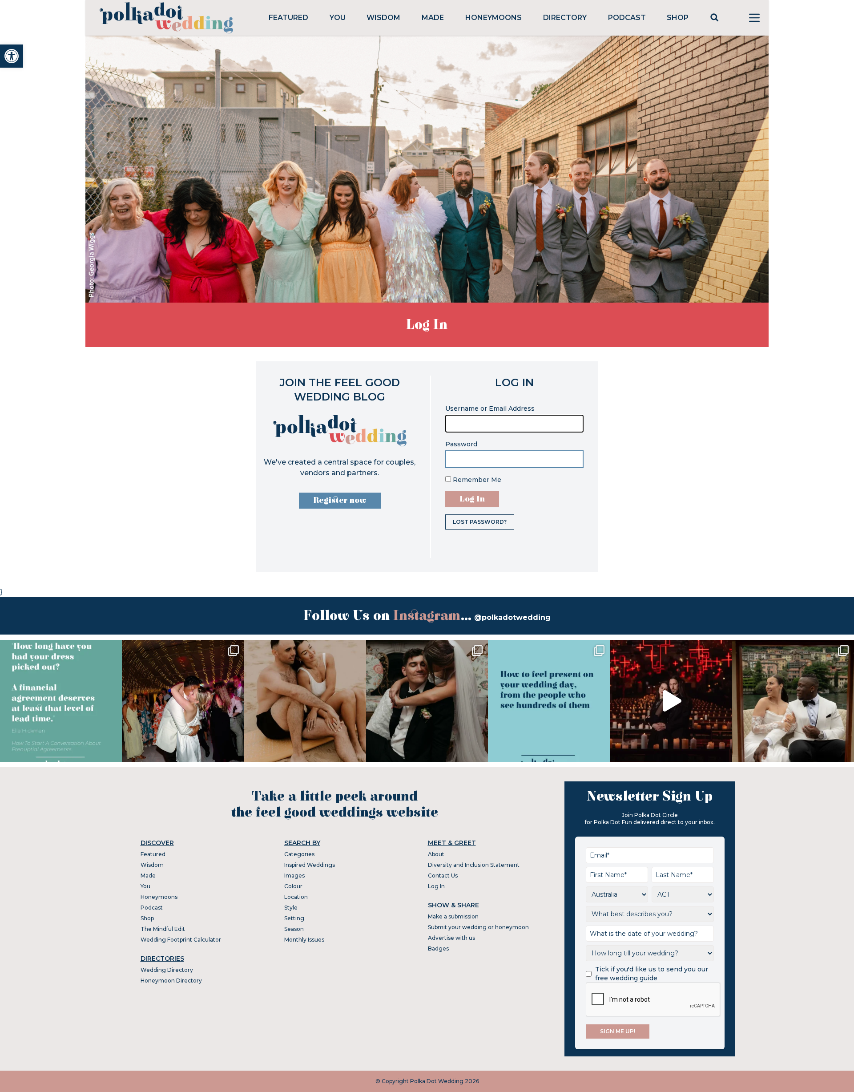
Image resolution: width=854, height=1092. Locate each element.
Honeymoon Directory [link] (171, 980)
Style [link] (291, 907)
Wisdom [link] (383, 17)
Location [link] (296, 897)
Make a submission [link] (453, 916)
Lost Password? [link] (480, 521)
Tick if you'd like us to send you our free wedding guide (651, 973)
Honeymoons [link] (493, 17)
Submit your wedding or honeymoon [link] (478, 927)
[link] (11, 56)
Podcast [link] (627, 17)
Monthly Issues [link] (304, 939)
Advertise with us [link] (451, 937)
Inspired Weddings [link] (309, 864)
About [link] (436, 854)
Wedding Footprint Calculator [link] (181, 939)
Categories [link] (299, 854)
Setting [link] (294, 918)
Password (461, 444)
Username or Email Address (490, 408)
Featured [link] (288, 17)
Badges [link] (438, 948)
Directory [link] (565, 17)
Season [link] (294, 929)
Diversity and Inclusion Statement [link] (474, 864)
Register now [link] (340, 500)
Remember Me (476, 480)
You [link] (338, 17)
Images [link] (294, 875)
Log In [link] (436, 886)
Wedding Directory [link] (167, 970)
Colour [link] (293, 886)
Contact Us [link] (443, 875)
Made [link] (433, 17)
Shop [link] (678, 17)
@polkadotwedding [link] (512, 617)
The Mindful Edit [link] (163, 929)
